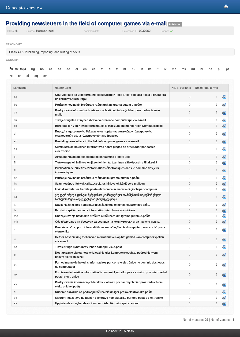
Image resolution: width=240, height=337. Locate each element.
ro (11, 75)
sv (45, 75)
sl (27, 75)
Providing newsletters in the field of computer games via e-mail (97, 141)
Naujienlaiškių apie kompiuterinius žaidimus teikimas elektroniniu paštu (102, 204)
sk (19, 75)
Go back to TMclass (120, 331)
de (68, 68)
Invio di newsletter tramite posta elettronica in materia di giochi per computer (106, 189)
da (59, 68)
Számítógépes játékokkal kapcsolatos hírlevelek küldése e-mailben (100, 183)
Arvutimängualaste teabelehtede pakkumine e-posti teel (92, 157)
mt (193, 68)
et (102, 68)
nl (201, 68)
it (142, 68)
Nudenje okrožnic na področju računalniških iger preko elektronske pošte (104, 292)
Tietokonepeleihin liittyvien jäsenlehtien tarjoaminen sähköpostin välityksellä (106, 162)
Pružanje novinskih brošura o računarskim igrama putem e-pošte (98, 104)
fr (117, 68)
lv (165, 68)
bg (33, 68)
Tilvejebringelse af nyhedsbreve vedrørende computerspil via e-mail (100, 120)
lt (157, 68)
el (76, 68)
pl (219, 68)
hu (133, 68)
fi (110, 68)
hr (124, 68)
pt (227, 68)
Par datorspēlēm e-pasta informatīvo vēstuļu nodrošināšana (95, 210)
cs (50, 68)
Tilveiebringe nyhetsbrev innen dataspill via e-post (88, 247)
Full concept (17, 68)
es (93, 68)
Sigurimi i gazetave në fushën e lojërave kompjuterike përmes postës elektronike (109, 297)
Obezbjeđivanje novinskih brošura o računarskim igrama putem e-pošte (102, 216)
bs (42, 68)
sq (36, 75)
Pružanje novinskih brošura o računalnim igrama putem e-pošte (97, 178)
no (210, 68)
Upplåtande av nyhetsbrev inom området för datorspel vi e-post (97, 303)
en (85, 68)
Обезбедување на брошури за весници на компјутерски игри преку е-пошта (107, 221)
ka (149, 68)
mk (184, 68)
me (174, 68)
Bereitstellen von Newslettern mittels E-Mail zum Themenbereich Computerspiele (109, 126)
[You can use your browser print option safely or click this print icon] (226, 6)
